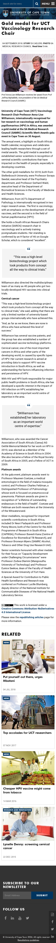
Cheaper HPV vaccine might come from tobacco (26, 790)
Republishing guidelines (28, 940)
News (6, 642)
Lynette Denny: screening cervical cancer (26, 846)
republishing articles (32, 617)
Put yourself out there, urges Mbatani (23, 679)
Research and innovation (17, 810)
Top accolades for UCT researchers (27, 733)
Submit (42, 895)
